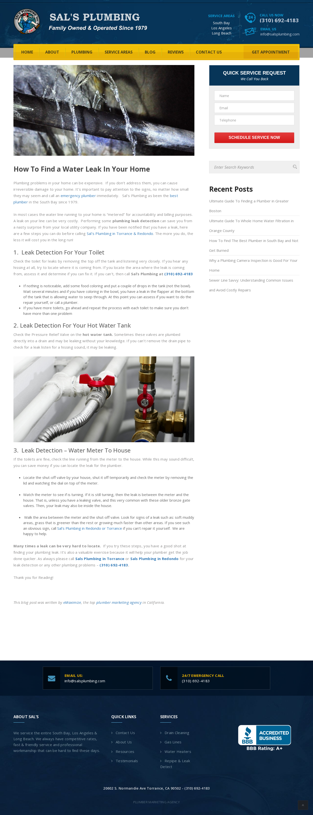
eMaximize (72, 602)
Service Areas (119, 52)
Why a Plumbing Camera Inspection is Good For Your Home (253, 265)
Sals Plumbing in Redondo (154, 558)
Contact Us (209, 52)
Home (27, 52)
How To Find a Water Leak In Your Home (81, 169)
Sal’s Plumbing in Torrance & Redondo (120, 233)
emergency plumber (78, 195)
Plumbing (81, 52)
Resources (125, 751)
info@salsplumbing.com (280, 34)
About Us (124, 741)
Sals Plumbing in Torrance (99, 558)
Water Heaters (178, 751)
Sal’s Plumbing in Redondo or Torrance (89, 528)
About (52, 52)
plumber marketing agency (119, 602)
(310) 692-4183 (279, 20)
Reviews (176, 52)
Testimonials (127, 760)
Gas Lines (173, 741)
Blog (150, 52)
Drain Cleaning (177, 732)
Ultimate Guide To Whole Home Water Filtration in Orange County (251, 225)
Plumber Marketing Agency (156, 802)
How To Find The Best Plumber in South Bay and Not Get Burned (253, 245)
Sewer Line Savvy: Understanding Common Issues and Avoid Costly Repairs (251, 285)
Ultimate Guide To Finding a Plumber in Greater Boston (249, 205)
